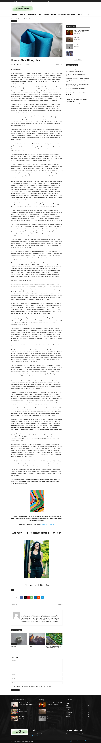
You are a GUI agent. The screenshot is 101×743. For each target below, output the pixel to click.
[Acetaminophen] (19, 639)
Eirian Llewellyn (69, 97)
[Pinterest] (28, 597)
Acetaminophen (14, 646)
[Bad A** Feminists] (14, 718)
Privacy (69, 741)
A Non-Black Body (58, 606)
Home (12, 18)
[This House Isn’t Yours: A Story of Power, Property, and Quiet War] (54, 639)
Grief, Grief (76, 37)
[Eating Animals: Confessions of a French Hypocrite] (14, 711)
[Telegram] (42, 597)
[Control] (69, 46)
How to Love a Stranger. (77, 71)
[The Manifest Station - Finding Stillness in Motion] (23, 8)
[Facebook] (21, 597)
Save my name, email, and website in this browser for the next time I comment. (32, 686)
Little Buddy (14, 606)
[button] (88, 15)
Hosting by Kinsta (36, 735)
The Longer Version (78, 52)
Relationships (17, 18)
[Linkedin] (35, 597)
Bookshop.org (44, 524)
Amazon (51, 524)
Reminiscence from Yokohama (79, 104)
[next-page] (14, 651)
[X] (25, 597)
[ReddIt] (38, 597)
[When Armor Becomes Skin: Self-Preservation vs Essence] (69, 32)
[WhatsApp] (31, 597)
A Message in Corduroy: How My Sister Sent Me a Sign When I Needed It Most (77, 80)
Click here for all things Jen (37, 585)
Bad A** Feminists (23, 716)
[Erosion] (37, 639)
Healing (16, 590)
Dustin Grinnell (17, 64)
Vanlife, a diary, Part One (81, 97)
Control (76, 44)
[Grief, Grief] (69, 39)
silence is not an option (51, 533)
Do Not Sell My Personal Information (81, 741)
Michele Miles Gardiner (71, 78)
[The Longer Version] (69, 53)
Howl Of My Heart (75, 69)
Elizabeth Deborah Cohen (72, 99)
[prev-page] (12, 651)
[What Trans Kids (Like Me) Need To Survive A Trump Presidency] (14, 704)
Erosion (30, 646)
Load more (77, 59)
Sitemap (64, 741)
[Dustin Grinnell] (12, 64)
